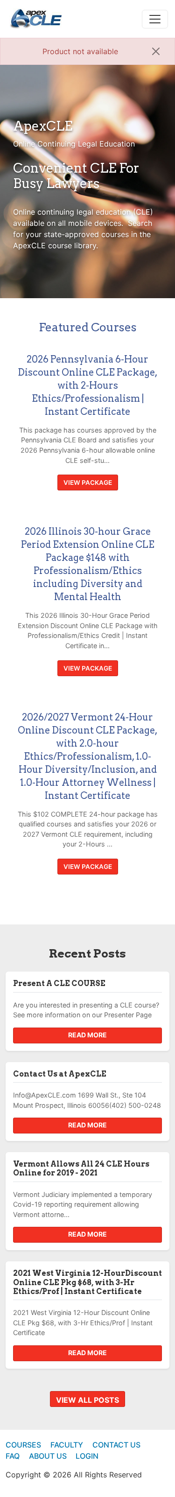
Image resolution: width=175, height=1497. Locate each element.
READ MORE (87, 1035)
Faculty (66, 1444)
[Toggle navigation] (155, 19)
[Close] (156, 51)
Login (87, 1456)
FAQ (13, 1456)
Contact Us (116, 1444)
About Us (48, 1456)
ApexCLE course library (54, 245)
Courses (23, 1444)
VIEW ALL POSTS (87, 1400)
